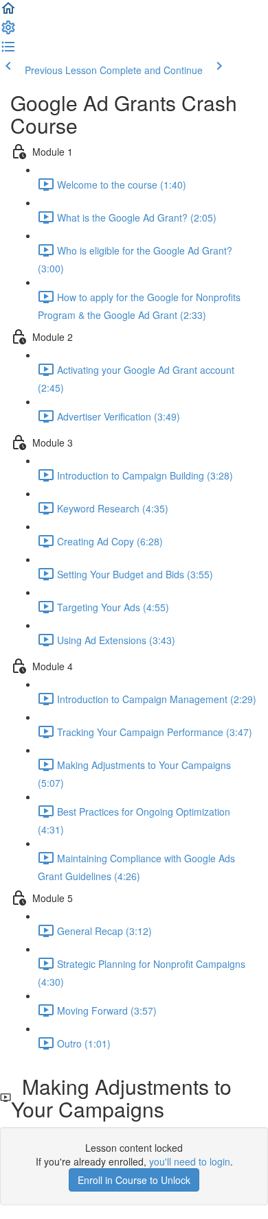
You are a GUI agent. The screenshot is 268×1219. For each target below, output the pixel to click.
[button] (8, 12)
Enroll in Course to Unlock (134, 1180)
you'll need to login (189, 1161)
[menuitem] (8, 31)
